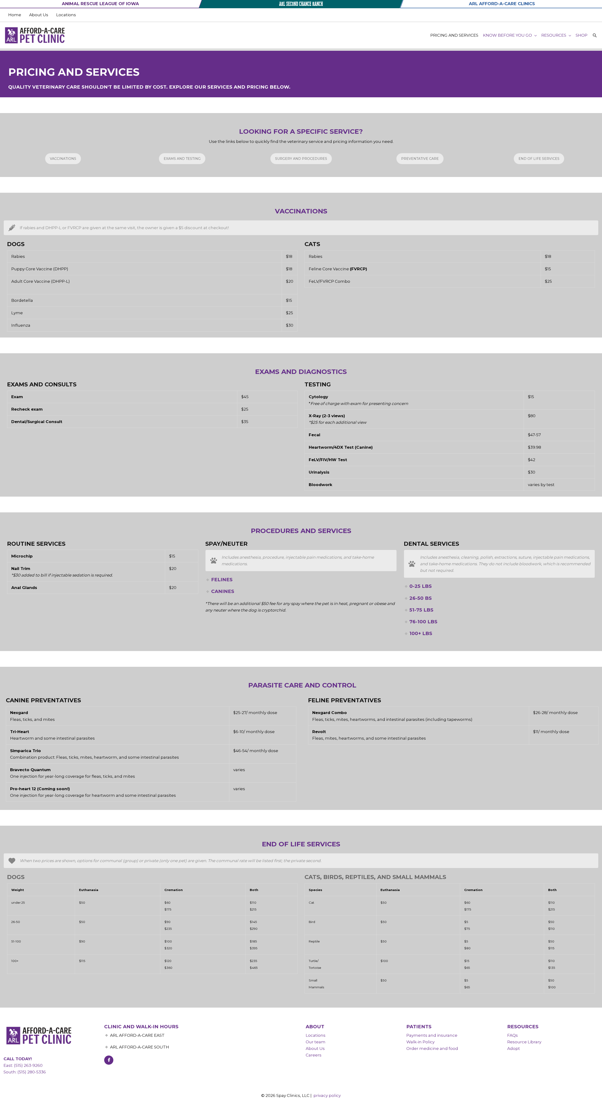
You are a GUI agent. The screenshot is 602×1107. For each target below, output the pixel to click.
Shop (581, 35)
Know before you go (507, 35)
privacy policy (327, 1095)
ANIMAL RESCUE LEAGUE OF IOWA (100, 4)
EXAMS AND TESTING (182, 159)
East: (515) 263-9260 (23, 1065)
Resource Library (524, 1042)
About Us (38, 14)
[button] (594, 35)
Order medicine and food (432, 1048)
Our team (315, 1042)
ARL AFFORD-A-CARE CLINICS (502, 4)
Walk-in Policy (420, 1042)
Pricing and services (454, 35)
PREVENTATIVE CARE (420, 159)
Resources (553, 35)
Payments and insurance (431, 1035)
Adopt (513, 1048)
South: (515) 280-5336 (25, 1072)
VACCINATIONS (63, 159)
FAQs (512, 1035)
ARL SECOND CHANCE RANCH (301, 4)
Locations (66, 14)
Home (14, 14)
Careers (313, 1055)
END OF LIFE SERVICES (539, 159)
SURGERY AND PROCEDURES (301, 159)
